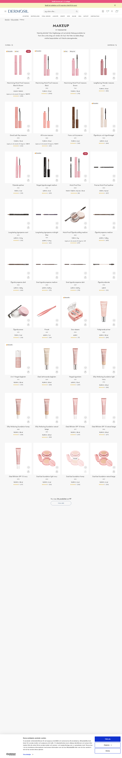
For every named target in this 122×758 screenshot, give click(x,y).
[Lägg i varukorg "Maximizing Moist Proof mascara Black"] (57, 78)
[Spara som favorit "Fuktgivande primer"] (114, 320)
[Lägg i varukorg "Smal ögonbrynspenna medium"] (57, 277)
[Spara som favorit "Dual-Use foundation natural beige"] (114, 467)
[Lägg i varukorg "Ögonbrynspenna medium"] (114, 227)
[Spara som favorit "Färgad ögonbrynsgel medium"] (57, 176)
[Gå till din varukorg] (116, 11)
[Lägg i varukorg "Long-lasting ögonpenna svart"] (28, 227)
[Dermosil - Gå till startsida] (18, 11)
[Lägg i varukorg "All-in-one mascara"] (57, 130)
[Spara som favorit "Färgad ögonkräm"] (86, 368)
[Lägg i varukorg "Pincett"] (57, 324)
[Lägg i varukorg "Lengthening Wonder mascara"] (114, 78)
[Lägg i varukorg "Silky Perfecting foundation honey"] (28, 422)
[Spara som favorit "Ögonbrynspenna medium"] (114, 223)
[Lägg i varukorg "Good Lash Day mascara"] (28, 130)
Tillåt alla (107, 739)
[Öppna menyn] (5, 11)
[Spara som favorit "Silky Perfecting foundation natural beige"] (57, 418)
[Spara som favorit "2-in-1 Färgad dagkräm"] (29, 368)
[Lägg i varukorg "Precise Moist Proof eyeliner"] (114, 180)
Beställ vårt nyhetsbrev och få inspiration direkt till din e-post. (61, 5)
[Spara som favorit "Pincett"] (57, 320)
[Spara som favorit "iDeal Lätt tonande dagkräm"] (57, 368)
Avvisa (108, 751)
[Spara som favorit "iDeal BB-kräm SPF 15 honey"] (86, 418)
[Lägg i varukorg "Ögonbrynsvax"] (28, 324)
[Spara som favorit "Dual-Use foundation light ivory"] (57, 467)
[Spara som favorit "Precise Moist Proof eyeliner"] (114, 176)
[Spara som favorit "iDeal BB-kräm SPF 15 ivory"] (29, 467)
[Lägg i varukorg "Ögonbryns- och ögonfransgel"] (114, 130)
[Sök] (76, 11)
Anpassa (106, 745)
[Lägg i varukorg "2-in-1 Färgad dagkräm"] (28, 372)
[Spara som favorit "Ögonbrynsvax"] (29, 320)
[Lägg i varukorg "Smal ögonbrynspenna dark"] (85, 277)
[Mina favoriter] (107, 11)
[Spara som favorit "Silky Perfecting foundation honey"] (29, 418)
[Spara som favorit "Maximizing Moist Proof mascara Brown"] (86, 74)
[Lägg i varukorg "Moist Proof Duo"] (85, 180)
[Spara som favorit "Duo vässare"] (86, 320)
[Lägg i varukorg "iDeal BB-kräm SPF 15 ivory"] (28, 471)
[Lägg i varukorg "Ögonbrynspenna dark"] (28, 277)
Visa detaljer (27, 754)
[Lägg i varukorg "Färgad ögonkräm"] (85, 372)
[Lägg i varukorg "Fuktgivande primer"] (114, 324)
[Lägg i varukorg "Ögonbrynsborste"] (114, 277)
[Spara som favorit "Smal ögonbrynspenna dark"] (86, 273)
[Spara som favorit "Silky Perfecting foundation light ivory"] (114, 368)
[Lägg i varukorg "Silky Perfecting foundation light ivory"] (114, 372)
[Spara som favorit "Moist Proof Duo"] (86, 176)
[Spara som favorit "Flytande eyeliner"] (29, 176)
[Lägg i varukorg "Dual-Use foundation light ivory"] (57, 471)
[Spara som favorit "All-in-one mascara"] (57, 126)
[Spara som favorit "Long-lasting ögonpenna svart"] (29, 223)
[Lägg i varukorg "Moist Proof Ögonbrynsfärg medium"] (85, 227)
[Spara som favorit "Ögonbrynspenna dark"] (29, 273)
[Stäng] (115, 5)
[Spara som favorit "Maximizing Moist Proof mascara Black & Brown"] (29, 74)
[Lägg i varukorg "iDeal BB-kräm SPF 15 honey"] (85, 422)
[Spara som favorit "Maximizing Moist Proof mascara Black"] (57, 74)
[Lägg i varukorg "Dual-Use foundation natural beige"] (114, 471)
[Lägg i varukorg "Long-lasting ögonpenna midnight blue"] (57, 227)
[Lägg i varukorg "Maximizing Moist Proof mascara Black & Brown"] (28, 78)
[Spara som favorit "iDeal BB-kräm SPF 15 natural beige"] (114, 418)
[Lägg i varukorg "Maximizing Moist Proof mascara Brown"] (85, 78)
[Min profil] (112, 11)
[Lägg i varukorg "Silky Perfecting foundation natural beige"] (57, 422)
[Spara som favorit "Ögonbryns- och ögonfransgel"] (114, 126)
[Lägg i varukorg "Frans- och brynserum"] (85, 130)
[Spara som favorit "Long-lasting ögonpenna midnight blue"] (57, 223)
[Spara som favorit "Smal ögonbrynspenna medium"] (57, 273)
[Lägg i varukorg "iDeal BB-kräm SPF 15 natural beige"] (114, 422)
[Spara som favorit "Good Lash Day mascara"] (29, 126)
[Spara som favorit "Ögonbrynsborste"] (114, 273)
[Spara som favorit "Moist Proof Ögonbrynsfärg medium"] (86, 223)
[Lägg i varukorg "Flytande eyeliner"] (28, 180)
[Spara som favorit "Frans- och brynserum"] (86, 126)
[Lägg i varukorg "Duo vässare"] (85, 324)
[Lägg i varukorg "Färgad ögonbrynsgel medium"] (57, 180)
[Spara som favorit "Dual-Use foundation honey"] (86, 467)
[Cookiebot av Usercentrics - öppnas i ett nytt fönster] (11, 754)
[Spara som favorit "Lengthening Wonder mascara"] (114, 74)
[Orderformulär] (103, 11)
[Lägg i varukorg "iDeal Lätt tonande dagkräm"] (57, 372)
